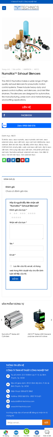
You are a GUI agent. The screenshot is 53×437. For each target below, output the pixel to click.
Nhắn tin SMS (47, 436)
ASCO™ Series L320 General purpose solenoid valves (39, 335)
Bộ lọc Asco (43, 144)
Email (13, 255)
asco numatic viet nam (34, 139)
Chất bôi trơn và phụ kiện (12, 147)
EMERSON (27, 69)
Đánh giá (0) (9, 179)
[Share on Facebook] (9, 160)
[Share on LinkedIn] (27, 160)
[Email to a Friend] (18, 160)
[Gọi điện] (26, 431)
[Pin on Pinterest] (22, 160)
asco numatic (18, 139)
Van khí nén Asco (13, 154)
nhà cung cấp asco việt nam (20, 149)
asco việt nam (19, 142)
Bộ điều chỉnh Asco (31, 144)
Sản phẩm (17, 69)
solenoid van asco (31, 152)
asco (10, 139)
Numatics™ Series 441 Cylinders (11, 335)
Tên (12, 243)
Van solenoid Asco (28, 154)
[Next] (51, 325)
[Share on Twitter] (13, 160)
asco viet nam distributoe (35, 142)
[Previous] (1, 325)
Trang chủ (6, 69)
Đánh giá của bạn (18, 210)
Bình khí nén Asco (16, 144)
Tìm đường (6, 436)
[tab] (26, 178)
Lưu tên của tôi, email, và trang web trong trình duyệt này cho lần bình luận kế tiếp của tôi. (26, 270)
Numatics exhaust (16, 152)
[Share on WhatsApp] (4, 160)
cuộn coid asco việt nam (32, 147)
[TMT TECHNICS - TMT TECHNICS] (26, 8)
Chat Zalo (16, 436)
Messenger (37, 436)
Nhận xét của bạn (18, 222)
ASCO (36, 69)
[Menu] (4, 8)
